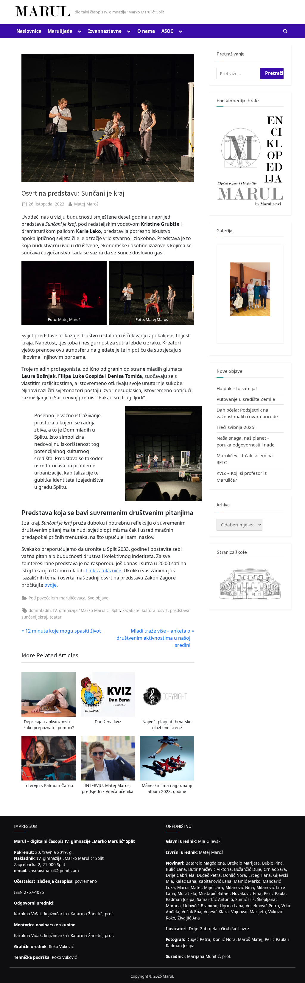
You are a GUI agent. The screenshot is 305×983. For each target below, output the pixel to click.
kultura (148, 610)
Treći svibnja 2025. (236, 427)
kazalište (130, 610)
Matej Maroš (86, 204)
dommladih (40, 610)
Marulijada (60, 31)
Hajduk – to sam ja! (237, 388)
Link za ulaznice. (104, 570)
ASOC (167, 31)
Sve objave (98, 598)
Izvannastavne (105, 31)
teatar (56, 617)
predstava (179, 610)
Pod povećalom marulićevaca (57, 598)
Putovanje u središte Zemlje (246, 399)
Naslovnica (28, 31)
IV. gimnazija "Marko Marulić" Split (86, 610)
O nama (146, 31)
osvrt (163, 610)
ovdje (50, 585)
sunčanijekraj (34, 617)
